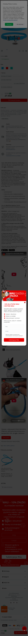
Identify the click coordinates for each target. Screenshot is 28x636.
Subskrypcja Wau (14, 340)
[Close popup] (24, 302)
